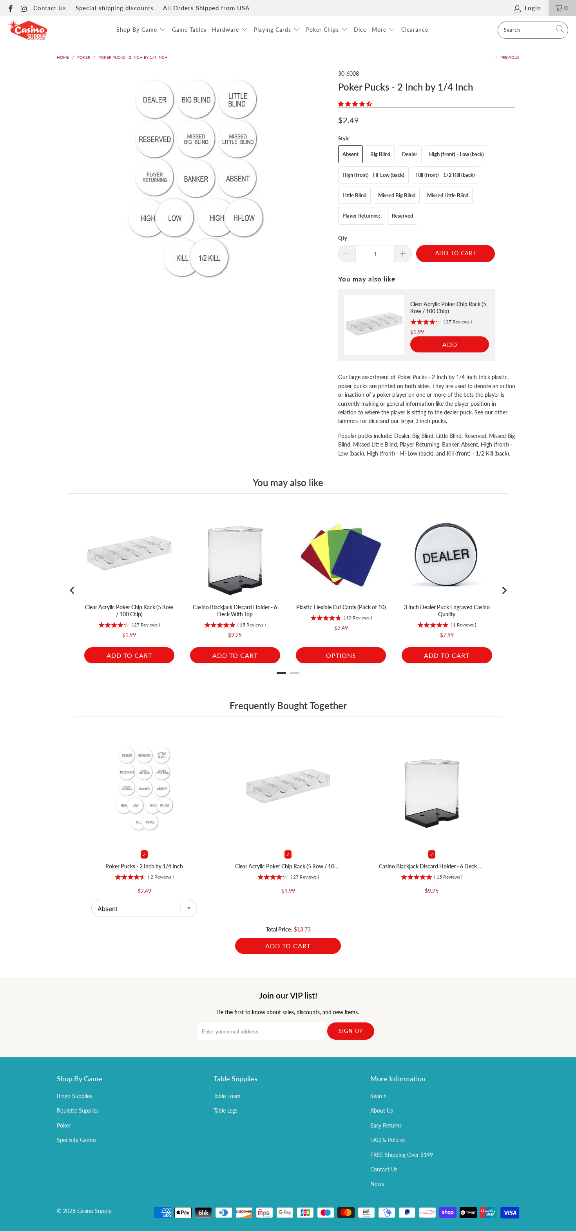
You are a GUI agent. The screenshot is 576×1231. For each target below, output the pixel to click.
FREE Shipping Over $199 (401, 1154)
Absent (350, 154)
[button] (355, 103)
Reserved (402, 215)
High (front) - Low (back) (456, 154)
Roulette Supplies (78, 1110)
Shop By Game (137, 29)
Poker (64, 1125)
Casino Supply (94, 1210)
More (380, 29)
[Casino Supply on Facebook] (10, 7)
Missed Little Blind (447, 195)
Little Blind (354, 195)
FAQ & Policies (388, 1140)
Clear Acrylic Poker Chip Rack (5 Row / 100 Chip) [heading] (448, 307)
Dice (360, 29)
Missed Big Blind (396, 195)
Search (378, 1096)
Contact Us (49, 7)
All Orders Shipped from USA (206, 7)
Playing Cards (273, 29)
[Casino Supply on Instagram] (24, 7)
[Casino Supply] (27, 30)
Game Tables (189, 29)
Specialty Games (76, 1140)
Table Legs (225, 1110)
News (377, 1183)
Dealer (409, 154)
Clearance (414, 29)
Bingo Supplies (74, 1096)
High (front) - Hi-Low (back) (373, 175)
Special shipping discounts (115, 7)
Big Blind (380, 154)
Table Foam (227, 1096)
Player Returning (361, 215)
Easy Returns (386, 1125)
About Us (381, 1110)
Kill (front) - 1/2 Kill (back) (445, 175)
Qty (342, 238)
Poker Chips (323, 29)
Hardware (226, 29)
